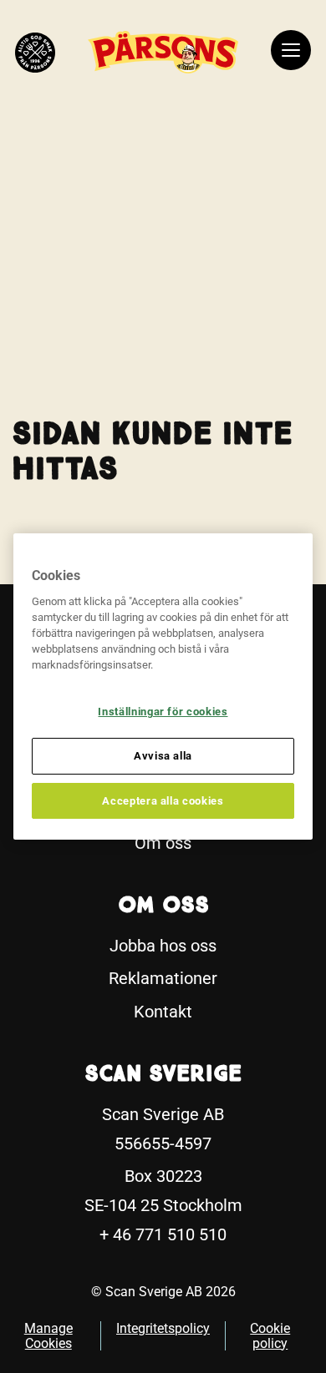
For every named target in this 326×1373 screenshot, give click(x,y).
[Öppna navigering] (291, 52)
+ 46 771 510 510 (163, 1234)
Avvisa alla (163, 756)
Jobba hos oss (163, 946)
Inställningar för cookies (162, 711)
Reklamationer (163, 978)
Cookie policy (270, 1335)
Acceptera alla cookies (162, 801)
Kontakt (163, 1012)
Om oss (163, 843)
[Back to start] (35, 53)
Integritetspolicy (163, 1328)
